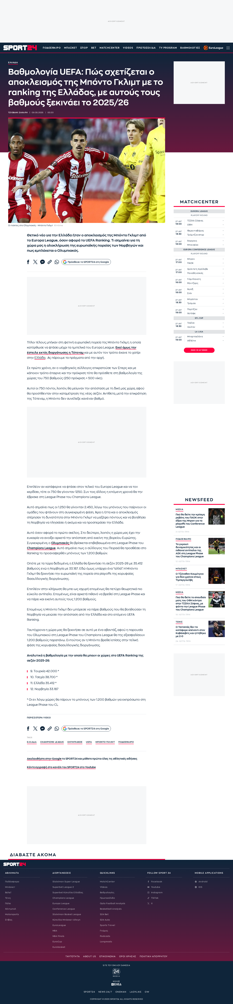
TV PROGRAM (168, 48)
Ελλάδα (39, 357)
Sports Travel (107, 925)
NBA (55, 931)
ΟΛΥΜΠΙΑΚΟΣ (74, 742)
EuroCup (57, 942)
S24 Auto (105, 920)
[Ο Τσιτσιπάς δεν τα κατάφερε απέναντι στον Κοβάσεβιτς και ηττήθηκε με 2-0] (216, 629)
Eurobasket (59, 947)
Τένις (8, 898)
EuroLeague (59, 925)
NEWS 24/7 (105, 992)
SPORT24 (89, 992)
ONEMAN (120, 992)
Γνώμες (104, 931)
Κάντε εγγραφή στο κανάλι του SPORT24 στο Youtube (61, 767)
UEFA (89, 742)
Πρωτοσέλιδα (107, 898)
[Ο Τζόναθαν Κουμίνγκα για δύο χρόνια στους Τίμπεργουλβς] (216, 576)
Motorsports (12, 914)
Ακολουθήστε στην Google (44, 759)
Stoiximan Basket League (67, 914)
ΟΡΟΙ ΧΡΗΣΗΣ (127, 956)
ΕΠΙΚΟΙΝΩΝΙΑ (107, 956)
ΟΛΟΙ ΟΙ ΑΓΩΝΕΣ (199, 350)
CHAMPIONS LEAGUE (52, 742)
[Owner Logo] (116, 972)
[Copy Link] (49, 262)
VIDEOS (128, 48)
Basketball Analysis (110, 909)
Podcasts (105, 936)
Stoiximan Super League (66, 882)
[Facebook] (28, 262)
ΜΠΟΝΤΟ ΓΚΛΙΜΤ (105, 742)
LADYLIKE (136, 992)
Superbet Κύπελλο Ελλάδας (68, 893)
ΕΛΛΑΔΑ (32, 742)
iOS (200, 887)
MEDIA (179, 509)
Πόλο (8, 903)
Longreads (106, 942)
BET (93, 48)
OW (147, 992)
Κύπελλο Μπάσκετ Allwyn (67, 920)
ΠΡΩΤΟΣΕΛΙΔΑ (146, 48)
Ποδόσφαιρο (52, 48)
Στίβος (8, 920)
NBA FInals (58, 936)
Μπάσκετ (70, 48)
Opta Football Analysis (112, 903)
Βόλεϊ (8, 893)
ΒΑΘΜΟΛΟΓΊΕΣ (190, 48)
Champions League (63, 898)
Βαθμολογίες (107, 893)
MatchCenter (107, 882)
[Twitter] (35, 262)
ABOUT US (89, 956)
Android (203, 882)
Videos (103, 887)
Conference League (64, 909)
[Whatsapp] (56, 262)
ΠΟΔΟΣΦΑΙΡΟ (183, 539)
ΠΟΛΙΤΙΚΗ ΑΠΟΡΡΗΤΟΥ (154, 956)
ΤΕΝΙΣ (179, 622)
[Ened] (116, 984)
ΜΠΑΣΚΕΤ (181, 569)
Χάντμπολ (10, 909)
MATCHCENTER (110, 48)
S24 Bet (104, 914)
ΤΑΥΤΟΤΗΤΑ (72, 956)
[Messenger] (42, 262)
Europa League (61, 903)
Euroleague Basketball (212, 47)
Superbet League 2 (63, 887)
